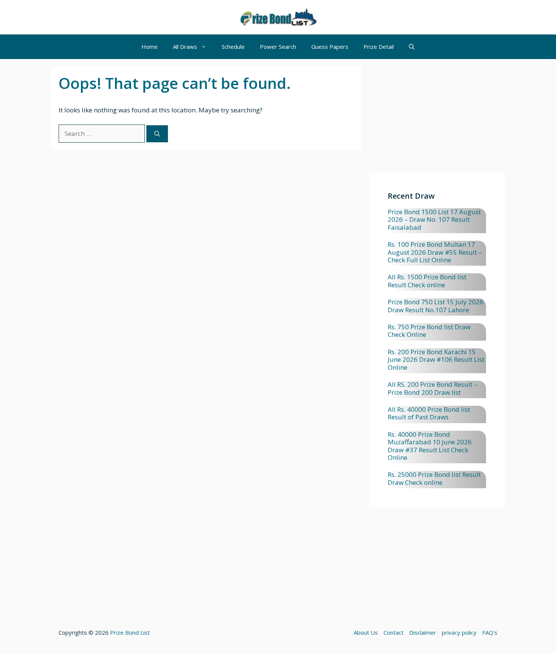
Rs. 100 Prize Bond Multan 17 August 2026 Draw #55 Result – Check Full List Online (435, 252)
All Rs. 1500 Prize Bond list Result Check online (427, 280)
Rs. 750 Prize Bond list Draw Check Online (429, 330)
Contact (394, 632)
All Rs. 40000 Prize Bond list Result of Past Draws (429, 413)
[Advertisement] (437, 120)
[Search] (157, 133)
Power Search (278, 46)
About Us (366, 632)
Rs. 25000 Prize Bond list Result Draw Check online (434, 478)
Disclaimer (422, 632)
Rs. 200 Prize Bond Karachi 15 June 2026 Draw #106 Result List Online (436, 359)
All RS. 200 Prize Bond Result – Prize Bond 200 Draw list (432, 388)
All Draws (185, 46)
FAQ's (489, 632)
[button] (411, 46)
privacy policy (459, 632)
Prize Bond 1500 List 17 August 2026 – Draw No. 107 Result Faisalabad (434, 219)
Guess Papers (329, 46)
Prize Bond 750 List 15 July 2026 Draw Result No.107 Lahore (435, 305)
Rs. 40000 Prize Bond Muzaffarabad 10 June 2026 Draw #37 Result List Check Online (430, 446)
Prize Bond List (130, 632)
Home (149, 46)
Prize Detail (378, 46)
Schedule (233, 46)
